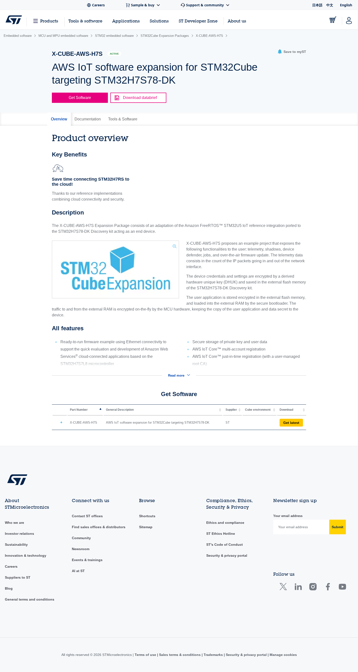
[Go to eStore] (333, 19)
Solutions (159, 20)
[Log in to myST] (349, 19)
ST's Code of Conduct (224, 544)
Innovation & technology (25, 555)
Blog (9, 588)
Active (114, 53)
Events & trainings (87, 560)
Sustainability (16, 544)
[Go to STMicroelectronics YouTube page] (342, 587)
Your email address (287, 516)
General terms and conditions (29, 599)
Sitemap (145, 527)
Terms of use (146, 655)
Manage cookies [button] (283, 655)
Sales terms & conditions (180, 655)
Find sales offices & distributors (98, 527)
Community (81, 538)
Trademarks (213, 655)
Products (49, 20)
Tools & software (85, 20)
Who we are (14, 523)
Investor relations (19, 534)
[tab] (59, 119)
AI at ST (78, 571)
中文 (329, 5)
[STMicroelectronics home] (14, 19)
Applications (126, 20)
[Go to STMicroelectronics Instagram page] (313, 587)
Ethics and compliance (225, 523)
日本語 (317, 5)
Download (286, 409)
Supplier (231, 409)
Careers (11, 566)
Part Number (79, 409)
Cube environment (258, 409)
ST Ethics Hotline (220, 534)
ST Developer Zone (198, 21)
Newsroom (80, 549)
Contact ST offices (87, 516)
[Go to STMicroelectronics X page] (284, 587)
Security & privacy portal (226, 555)
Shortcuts (147, 516)
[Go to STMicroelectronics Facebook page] (327, 587)
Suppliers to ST (17, 577)
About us (237, 20)
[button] (291, 51)
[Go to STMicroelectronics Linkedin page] (298, 587)
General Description (120, 409)
